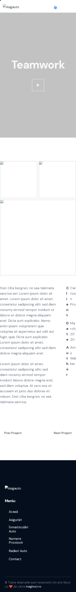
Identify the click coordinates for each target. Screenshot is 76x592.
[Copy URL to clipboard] (67, 411)
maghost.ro (33, 587)
